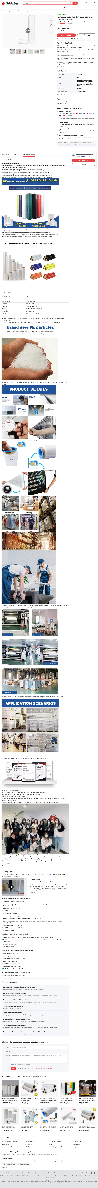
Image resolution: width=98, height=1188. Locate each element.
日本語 (23, 1175)
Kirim (13, 1068)
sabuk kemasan (29, 1147)
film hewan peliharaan (55, 1161)
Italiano (51, 1175)
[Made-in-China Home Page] (10, 3)
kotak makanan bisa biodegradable (10, 1147)
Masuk (94, 4)
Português (46, 1175)
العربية (69, 1175)
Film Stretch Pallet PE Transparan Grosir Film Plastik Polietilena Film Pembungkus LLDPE (9, 1100)
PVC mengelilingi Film (78, 1141)
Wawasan (78, 1172)
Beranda (4, 11)
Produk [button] (26, 3)
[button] (70, 3)
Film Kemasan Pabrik (42, 1161)
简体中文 (12, 1175)
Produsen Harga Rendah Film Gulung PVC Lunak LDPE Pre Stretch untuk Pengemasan (67, 1127)
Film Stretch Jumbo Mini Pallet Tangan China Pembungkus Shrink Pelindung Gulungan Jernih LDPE (48, 1100)
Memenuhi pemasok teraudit (68, 1172)
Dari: (9, 1047)
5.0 (78, 156)
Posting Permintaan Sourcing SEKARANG (42, 1068)
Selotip (50, 1144)
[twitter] (94, 1172)
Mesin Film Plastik (68, 1161)
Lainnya (75, 1147)
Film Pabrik (5, 1161)
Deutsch (39, 1175)
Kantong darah (76, 1144)
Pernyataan (13, 1172)
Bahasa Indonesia (50, 1177)
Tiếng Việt (96, 1175)
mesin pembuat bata (30, 1141)
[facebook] (91, 1172)
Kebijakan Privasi (32, 1172)
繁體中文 (18, 1175)
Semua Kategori (7, 8)
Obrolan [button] (88, 35)
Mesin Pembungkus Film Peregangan (10, 1141)
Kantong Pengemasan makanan (56, 1147)
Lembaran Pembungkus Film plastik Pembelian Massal (16, 1164)
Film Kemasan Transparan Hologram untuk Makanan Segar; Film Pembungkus (87, 1127)
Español (34, 1175)
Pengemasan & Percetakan (13, 11)
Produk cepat (57, 1172)
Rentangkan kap (29, 1144)
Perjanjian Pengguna (22, 1172)
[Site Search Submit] (75, 3)
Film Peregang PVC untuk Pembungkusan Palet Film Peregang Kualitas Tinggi (66, 1100)
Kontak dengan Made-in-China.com (45, 1172)
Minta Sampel (80, 38)
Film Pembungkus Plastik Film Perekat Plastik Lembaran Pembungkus (28, 1127)
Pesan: (8, 1055)
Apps (82, 8)
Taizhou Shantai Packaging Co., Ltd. (68, 22)
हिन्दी (80, 1175)
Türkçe (90, 1175)
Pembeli (66, 8)
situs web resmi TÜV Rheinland (44, 874)
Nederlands (74, 1175)
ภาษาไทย (85, 1175)
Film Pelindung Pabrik (28, 1161)
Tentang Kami (6, 1172)
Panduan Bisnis (85, 1172)
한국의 (64, 1175)
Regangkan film (5, 1144)
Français (29, 1175)
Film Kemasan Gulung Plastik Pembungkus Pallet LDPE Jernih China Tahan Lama (87, 1100)
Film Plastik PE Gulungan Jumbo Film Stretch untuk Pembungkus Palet (48, 1127)
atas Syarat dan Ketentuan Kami (55, 1182)
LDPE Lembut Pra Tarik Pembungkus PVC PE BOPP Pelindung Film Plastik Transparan (10, 1127)
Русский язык (58, 1175)
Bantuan (75, 8)
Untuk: (8, 1051)
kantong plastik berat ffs (55, 1141)
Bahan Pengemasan (26, 11)
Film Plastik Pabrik (15, 1161)
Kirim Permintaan (66, 35)
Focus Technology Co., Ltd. (44, 1180)
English (7, 1175)
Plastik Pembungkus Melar (39, 11)
